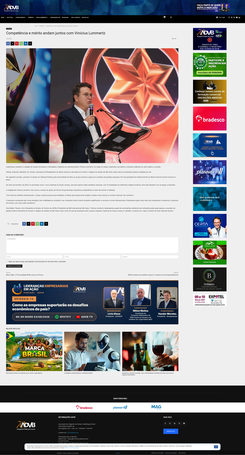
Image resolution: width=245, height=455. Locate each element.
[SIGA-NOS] (204, 420)
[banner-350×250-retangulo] (210, 65)
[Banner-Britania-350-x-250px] (210, 279)
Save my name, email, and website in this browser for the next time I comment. (37, 261)
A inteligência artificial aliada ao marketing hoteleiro (78, 373)
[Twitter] (234, 17)
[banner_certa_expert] (210, 226)
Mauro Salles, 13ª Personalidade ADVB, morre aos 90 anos (24, 275)
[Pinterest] (17, 43)
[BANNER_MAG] (210, 199)
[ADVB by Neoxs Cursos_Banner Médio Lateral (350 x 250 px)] (210, 92)
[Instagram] (231, 17)
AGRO (8, 370)
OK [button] (216, 447)
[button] (171, 17)
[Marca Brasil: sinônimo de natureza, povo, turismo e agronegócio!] (34, 351)
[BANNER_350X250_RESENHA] (210, 145)
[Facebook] (229, 17)
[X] (12, 43)
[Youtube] (237, 17)
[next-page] (10, 379)
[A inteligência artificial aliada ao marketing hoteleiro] (92, 351)
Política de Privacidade (72, 448)
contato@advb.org (72, 432)
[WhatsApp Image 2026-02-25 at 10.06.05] (213, 7)
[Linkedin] (239, 17)
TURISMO (41, 26)
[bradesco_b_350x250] (210, 118)
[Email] (30, 43)
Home (36, 26)
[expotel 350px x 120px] (210, 300)
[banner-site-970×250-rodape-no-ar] (92, 302)
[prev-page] (7, 379)
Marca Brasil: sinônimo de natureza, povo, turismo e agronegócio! (24, 373)
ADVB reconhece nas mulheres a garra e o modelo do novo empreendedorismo (153, 275)
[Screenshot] (210, 172)
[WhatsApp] (21, 43)
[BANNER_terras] (210, 253)
